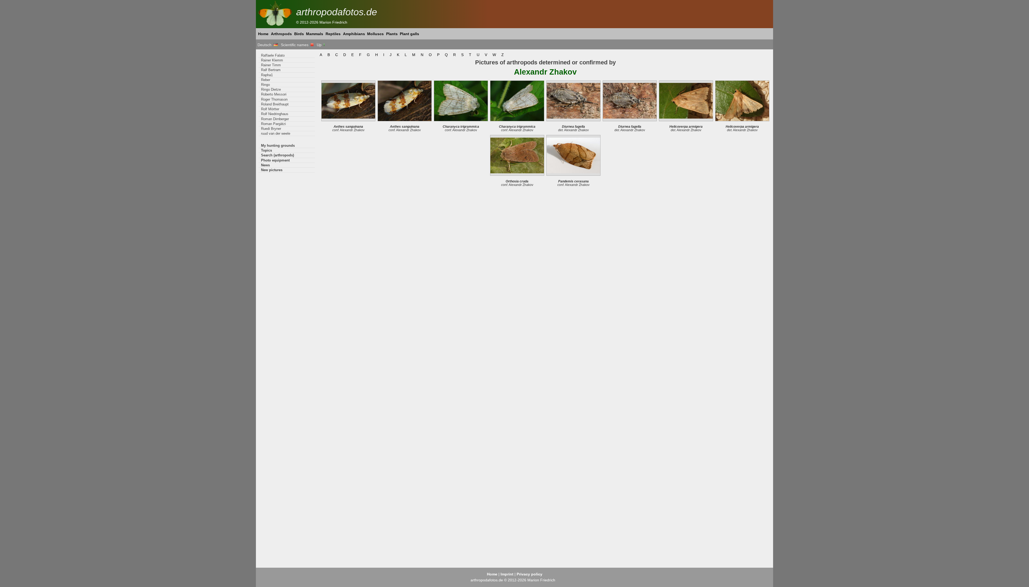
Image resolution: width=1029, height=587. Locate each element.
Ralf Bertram (271, 70)
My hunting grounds (278, 146)
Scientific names (296, 45)
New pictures (271, 170)
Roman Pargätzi (273, 124)
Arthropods (281, 34)
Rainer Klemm (272, 60)
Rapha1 (267, 75)
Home (263, 34)
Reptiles (333, 34)
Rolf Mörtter (270, 109)
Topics (266, 150)
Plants (392, 34)
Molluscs (375, 34)
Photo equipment (275, 160)
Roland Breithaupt (275, 104)
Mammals (314, 34)
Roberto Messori (273, 94)
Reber (265, 80)
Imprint (507, 574)
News (265, 165)
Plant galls (409, 34)
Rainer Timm (271, 65)
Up (320, 45)
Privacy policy (529, 574)
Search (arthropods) (277, 155)
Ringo (265, 85)
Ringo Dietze (271, 89)
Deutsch (266, 45)
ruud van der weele (275, 133)
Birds (299, 34)
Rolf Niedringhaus (274, 114)
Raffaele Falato (273, 55)
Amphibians (354, 34)
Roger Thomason (274, 99)
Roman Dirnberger (275, 119)
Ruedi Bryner (271, 129)
